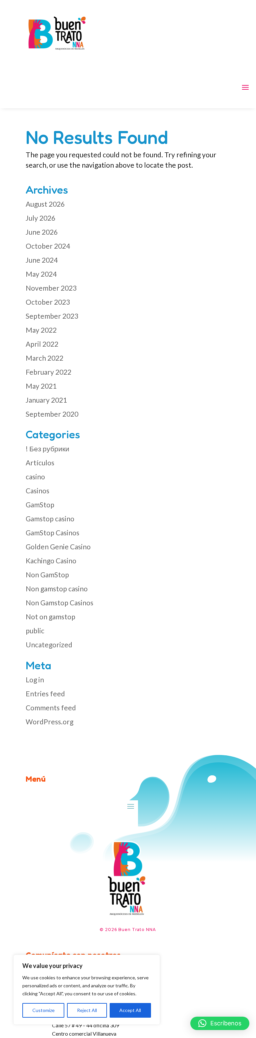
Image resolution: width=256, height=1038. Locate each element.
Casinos (37, 490)
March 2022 (44, 358)
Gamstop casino (50, 518)
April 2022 (42, 344)
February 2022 (48, 372)
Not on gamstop (50, 616)
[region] (86, 990)
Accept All (130, 1010)
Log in (35, 679)
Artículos (40, 462)
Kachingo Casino (51, 560)
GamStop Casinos (52, 532)
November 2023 (51, 288)
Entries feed (45, 693)
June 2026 (42, 232)
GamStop (40, 504)
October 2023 (48, 302)
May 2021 (41, 386)
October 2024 (48, 246)
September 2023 (52, 316)
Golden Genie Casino (58, 546)
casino (35, 476)
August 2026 (45, 204)
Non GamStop (47, 574)
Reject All (87, 1010)
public (35, 630)
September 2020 (52, 414)
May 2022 (41, 330)
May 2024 (41, 274)
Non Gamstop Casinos (59, 602)
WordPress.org (49, 721)
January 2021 (46, 400)
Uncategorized (49, 644)
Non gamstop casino (57, 588)
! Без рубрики (47, 448)
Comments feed (51, 707)
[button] (219, 1023)
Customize (43, 1010)
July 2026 (40, 218)
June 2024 (42, 260)
